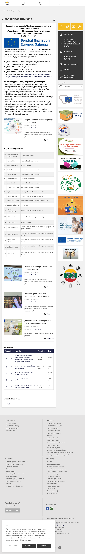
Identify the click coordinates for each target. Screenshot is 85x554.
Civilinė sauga (51, 488)
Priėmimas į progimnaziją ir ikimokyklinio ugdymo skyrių (72, 43)
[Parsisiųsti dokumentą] (6, 358)
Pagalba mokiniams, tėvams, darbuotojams (60, 452)
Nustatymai (13, 546)
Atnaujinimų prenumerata (69, 76)
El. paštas (68, 51)
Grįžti (8, 404)
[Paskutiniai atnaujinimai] (41, 3)
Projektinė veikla (36, 128)
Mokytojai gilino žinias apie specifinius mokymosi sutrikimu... (38, 295)
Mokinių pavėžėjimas (53, 447)
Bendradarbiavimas (12, 428)
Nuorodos (50, 461)
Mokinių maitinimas (53, 445)
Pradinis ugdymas (52, 428)
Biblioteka (50, 435)
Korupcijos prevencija (53, 486)
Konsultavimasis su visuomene (56, 469)
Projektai (8, 469)
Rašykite (9, 510)
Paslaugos (12, 11)
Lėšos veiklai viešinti (12, 466)
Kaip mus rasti (10, 430)
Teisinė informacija (52, 491)
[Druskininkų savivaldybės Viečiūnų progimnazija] (7, 3)
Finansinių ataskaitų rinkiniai (14, 464)
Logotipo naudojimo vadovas (56, 481)
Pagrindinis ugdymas (53, 430)
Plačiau (49, 140)
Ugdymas (21, 11)
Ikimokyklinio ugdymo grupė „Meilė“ (58, 455)
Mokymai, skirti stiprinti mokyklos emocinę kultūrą (38, 268)
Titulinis (4, 11)
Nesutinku (28, 546)
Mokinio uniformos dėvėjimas (56, 443)
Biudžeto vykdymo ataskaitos (15, 474)
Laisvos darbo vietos (53, 464)
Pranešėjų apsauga (53, 474)
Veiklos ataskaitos (11, 476)
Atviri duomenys (52, 493)
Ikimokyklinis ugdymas (54, 423)
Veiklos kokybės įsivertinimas (15, 478)
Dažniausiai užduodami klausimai (57, 471)
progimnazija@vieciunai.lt (56, 526)
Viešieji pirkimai (11, 471)
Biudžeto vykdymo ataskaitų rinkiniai (17, 461)
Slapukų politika (52, 483)
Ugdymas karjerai (52, 438)
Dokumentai (68, 34)
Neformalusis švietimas (54, 433)
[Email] (51, 508)
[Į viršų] (59, 547)
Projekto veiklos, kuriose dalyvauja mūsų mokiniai (38, 121)
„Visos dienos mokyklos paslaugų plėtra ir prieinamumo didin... (38, 322)
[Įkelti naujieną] (23, 3)
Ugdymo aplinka (11, 423)
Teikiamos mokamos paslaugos (56, 450)
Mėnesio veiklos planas (70, 58)
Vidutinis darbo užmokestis (14, 486)
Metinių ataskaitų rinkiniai (13, 481)
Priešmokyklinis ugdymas (54, 426)
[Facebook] (47, 508)
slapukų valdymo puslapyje (22, 540)
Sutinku (44, 546)
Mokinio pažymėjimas (53, 440)
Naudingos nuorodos (53, 476)
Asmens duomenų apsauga (55, 466)
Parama (67, 70)
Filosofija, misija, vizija (12, 426)
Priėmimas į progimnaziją (54, 478)
